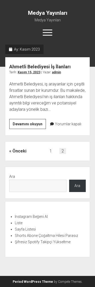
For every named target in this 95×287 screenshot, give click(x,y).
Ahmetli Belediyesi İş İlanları (40, 66)
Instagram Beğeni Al (31, 216)
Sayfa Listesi (25, 229)
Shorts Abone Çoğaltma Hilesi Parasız (46, 235)
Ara (12, 176)
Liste (18, 223)
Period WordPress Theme (33, 282)
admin (56, 72)
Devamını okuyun (29, 125)
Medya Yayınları (47, 13)
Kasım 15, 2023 (29, 72)
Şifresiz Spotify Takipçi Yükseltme (42, 242)
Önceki (19, 151)
